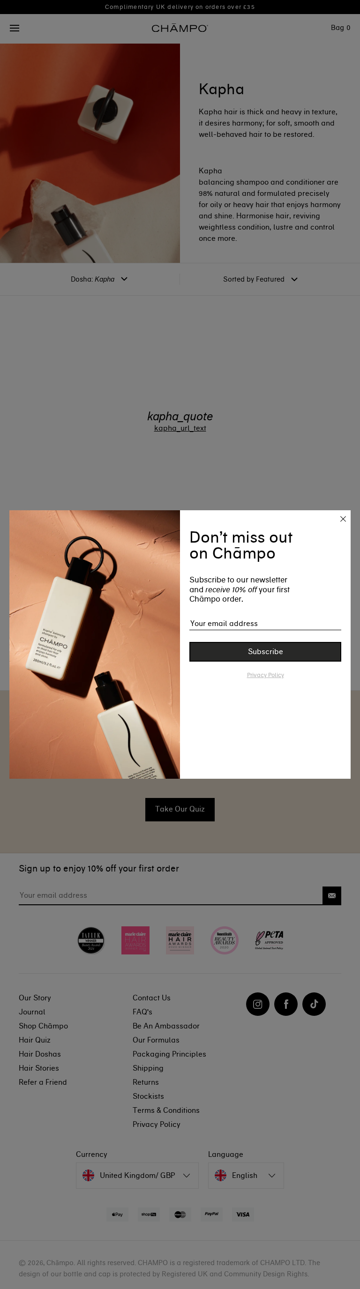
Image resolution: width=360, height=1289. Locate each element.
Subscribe (265, 651)
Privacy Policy (265, 674)
